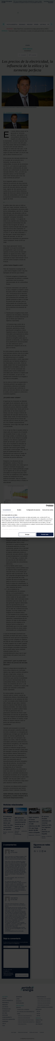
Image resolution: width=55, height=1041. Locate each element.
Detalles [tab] (19, 510)
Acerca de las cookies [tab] (47, 510)
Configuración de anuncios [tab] (33, 510)
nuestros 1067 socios (13, 517)
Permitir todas (44, 534)
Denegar (27, 534)
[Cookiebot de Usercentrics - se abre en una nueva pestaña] (47, 506)
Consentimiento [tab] (7, 510)
